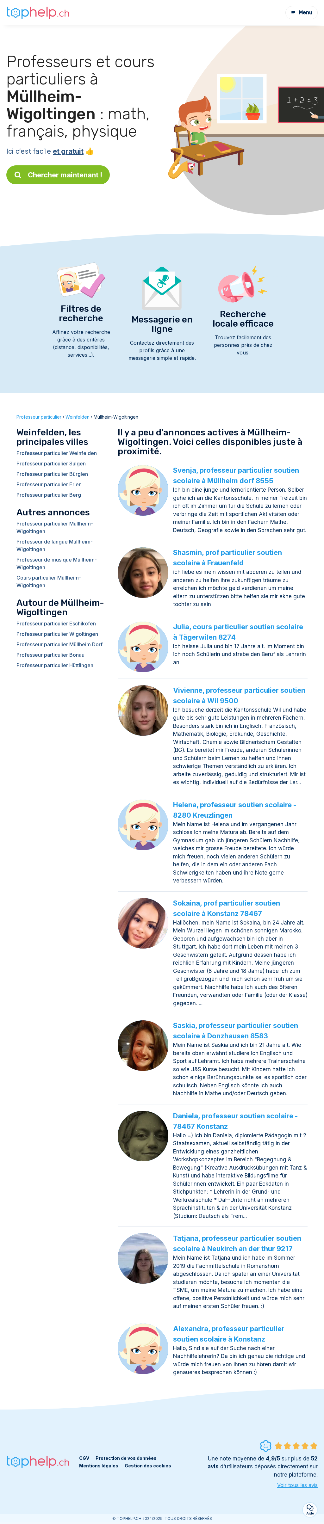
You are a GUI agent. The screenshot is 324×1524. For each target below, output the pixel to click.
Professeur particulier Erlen (49, 484)
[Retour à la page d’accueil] (38, 12)
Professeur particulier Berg (48, 495)
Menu (305, 12)
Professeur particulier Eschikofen (56, 623)
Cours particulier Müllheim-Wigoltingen (48, 581)
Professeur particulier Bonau (50, 655)
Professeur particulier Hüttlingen (54, 665)
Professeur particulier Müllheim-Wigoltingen (54, 527)
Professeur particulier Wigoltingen (57, 634)
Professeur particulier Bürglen (52, 474)
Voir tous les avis (297, 1485)
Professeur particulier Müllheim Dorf (59, 644)
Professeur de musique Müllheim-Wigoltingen (56, 563)
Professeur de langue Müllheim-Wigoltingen (54, 545)
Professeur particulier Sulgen (51, 463)
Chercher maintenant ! (65, 175)
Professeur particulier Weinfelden (56, 453)
